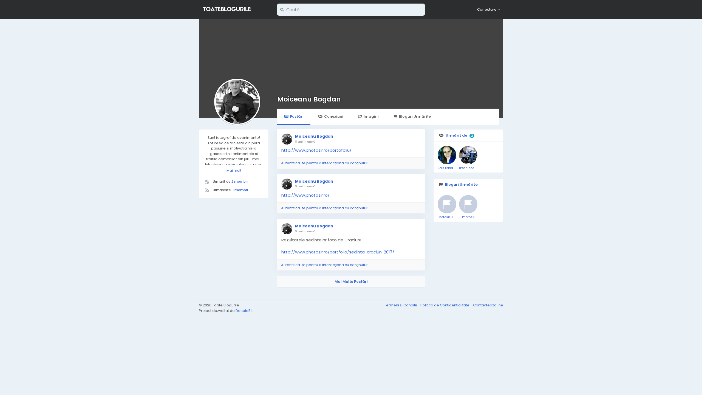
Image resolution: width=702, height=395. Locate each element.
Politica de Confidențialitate (445, 305)
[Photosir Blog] (447, 204)
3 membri (240, 190)
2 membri (239, 181)
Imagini (371, 116)
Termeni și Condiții (401, 305)
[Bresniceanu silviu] (468, 155)
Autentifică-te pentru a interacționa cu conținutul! (324, 163)
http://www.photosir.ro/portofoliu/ (316, 150)
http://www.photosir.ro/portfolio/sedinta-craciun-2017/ (337, 252)
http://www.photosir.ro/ (305, 195)
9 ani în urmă (305, 186)
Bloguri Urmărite (415, 116)
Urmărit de (456, 135)
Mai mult (234, 170)
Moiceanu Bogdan (309, 99)
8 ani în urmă (305, 141)
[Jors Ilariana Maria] (447, 155)
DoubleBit (244, 310)
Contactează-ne (488, 305)
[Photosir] (468, 204)
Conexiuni (333, 116)
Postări (297, 116)
